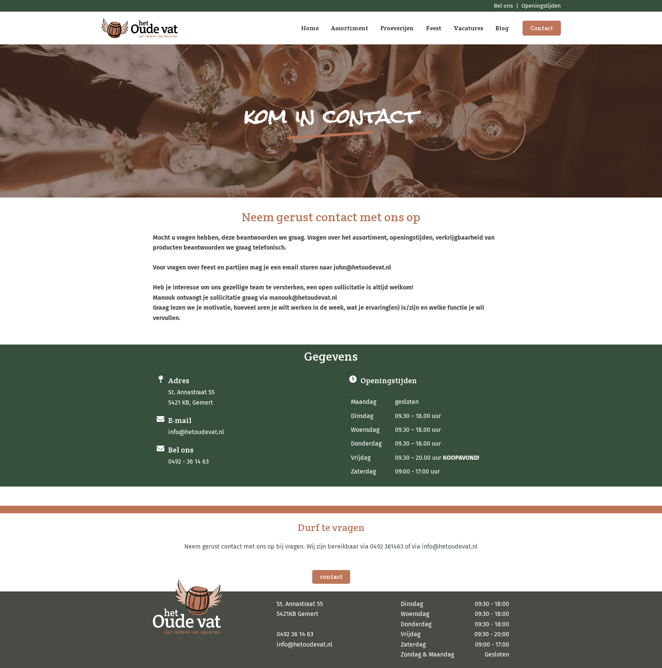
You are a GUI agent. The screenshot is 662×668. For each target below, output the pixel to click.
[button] (542, 28)
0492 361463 (386, 546)
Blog (502, 28)
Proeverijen (397, 28)
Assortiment (349, 28)
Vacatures (468, 28)
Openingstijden (541, 5)
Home (310, 28)
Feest (433, 28)
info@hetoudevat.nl (450, 546)
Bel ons (503, 5)
